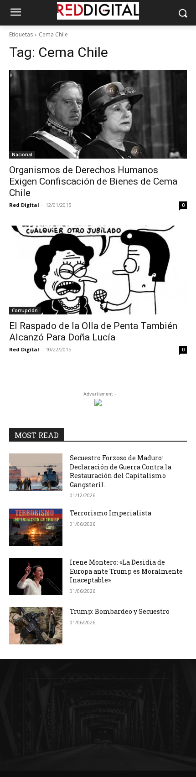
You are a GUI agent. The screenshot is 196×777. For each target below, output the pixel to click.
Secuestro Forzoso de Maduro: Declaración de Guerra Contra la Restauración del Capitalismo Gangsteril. (120, 471)
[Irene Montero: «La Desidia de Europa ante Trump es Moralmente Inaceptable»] (35, 576)
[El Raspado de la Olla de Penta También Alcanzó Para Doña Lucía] (98, 270)
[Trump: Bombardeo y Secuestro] (35, 625)
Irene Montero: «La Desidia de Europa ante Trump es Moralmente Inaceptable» (126, 571)
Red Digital (24, 204)
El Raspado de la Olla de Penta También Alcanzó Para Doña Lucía (93, 331)
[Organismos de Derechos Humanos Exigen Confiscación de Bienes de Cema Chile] (98, 114)
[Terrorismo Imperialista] (35, 527)
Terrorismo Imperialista (110, 513)
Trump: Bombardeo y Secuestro (120, 611)
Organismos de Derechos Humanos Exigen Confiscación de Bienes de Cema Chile (93, 181)
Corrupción (25, 310)
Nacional (22, 154)
